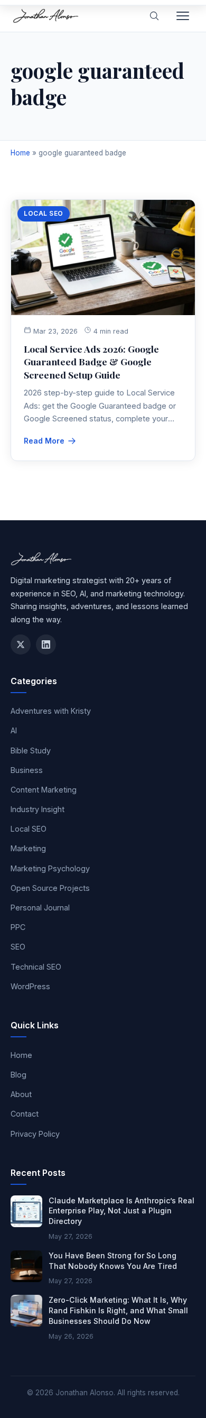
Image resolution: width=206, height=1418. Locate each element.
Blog (18, 1074)
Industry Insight (37, 809)
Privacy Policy (35, 1133)
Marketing (28, 848)
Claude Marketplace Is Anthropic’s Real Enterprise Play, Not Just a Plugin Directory (121, 1211)
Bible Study (31, 750)
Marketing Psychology (50, 868)
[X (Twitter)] (21, 644)
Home (20, 153)
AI (14, 730)
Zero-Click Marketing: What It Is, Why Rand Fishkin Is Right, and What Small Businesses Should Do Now (118, 1310)
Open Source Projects (50, 887)
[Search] (154, 15)
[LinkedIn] (46, 644)
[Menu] (182, 16)
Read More (44, 440)
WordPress (30, 986)
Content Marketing (44, 789)
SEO (18, 946)
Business (27, 770)
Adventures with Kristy (51, 710)
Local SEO (43, 213)
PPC (18, 927)
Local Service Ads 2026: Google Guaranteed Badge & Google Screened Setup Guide (91, 362)
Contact (25, 1113)
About (21, 1094)
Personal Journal (40, 907)
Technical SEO (36, 966)
